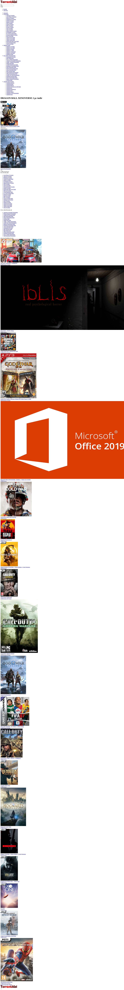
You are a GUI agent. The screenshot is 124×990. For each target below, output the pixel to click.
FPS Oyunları (9, 23)
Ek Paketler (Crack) (10, 32)
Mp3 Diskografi (10, 58)
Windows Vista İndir (11, 51)
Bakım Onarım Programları (12, 79)
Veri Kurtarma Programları (12, 72)
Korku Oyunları (10, 22)
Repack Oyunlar (7, 194)
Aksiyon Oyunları (10, 15)
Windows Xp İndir (10, 53)
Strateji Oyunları (10, 20)
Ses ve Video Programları (12, 59)
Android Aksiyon (10, 83)
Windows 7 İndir (10, 50)
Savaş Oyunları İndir (8, 198)
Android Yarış (9, 94)
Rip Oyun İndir (9, 36)
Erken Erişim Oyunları (11, 31)
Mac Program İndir (10, 71)
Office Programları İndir (11, 73)
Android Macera (10, 85)
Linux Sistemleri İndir (11, 70)
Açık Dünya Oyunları (11, 16)
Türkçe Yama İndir (10, 40)
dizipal (10, 984)
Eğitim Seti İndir (10, 63)
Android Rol (9, 88)
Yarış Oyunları (9, 29)
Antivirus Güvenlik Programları (13, 60)
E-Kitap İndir (9, 80)
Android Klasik (9, 84)
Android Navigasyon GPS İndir (13, 86)
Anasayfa (5, 13)
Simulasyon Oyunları (11, 19)
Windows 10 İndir (10, 46)
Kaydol (5, 9)
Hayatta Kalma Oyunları (11, 35)
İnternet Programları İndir (12, 68)
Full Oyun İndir (9, 44)
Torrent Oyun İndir (10, 37)
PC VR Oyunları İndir (11, 33)
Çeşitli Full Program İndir (12, 64)
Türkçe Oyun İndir (10, 38)
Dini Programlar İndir (11, 67)
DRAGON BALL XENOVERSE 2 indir (10, 126)
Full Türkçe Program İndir (9, 55)
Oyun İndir (5, 14)
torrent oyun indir (4, 984)
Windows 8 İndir (10, 49)
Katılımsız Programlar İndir (12, 66)
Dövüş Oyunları (10, 24)
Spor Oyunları (9, 28)
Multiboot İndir (9, 54)
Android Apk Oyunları (8, 81)
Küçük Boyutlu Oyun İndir (12, 41)
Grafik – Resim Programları (12, 62)
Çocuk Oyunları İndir (8, 179)
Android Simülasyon (11, 89)
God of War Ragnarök (6, 168)
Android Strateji (10, 92)
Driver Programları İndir (11, 77)
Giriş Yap (5, 10)
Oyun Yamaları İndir (11, 42)
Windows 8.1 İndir (10, 48)
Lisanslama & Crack (11, 57)
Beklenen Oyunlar (7, 177)
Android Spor (9, 90)
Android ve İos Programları (12, 93)
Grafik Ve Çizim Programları (12, 75)
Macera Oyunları (10, 18)
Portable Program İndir (11, 76)
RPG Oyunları (9, 25)
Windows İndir (6, 45)
